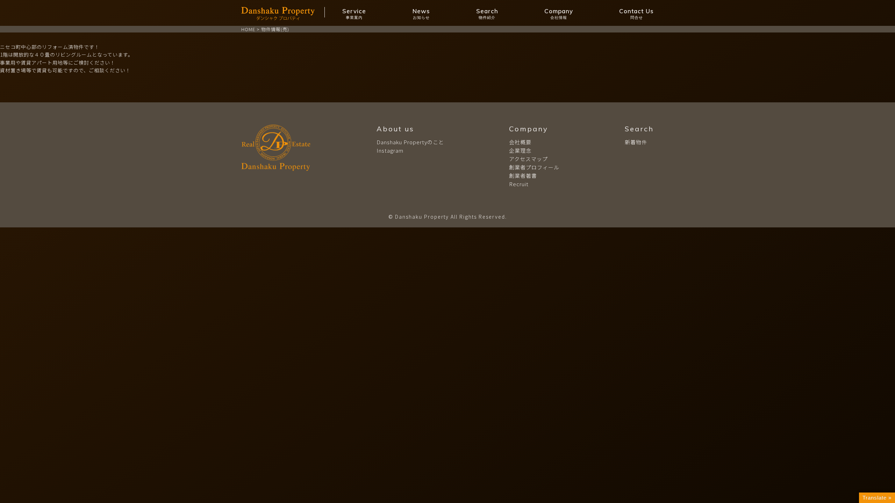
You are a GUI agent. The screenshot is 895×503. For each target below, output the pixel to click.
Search (487, 13)
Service (354, 13)
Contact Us (636, 13)
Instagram (390, 150)
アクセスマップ (528, 158)
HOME (248, 29)
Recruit (519, 184)
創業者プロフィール (534, 167)
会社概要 (520, 142)
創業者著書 (523, 175)
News (421, 13)
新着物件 (636, 142)
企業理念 (520, 150)
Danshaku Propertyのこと (410, 142)
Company (558, 13)
